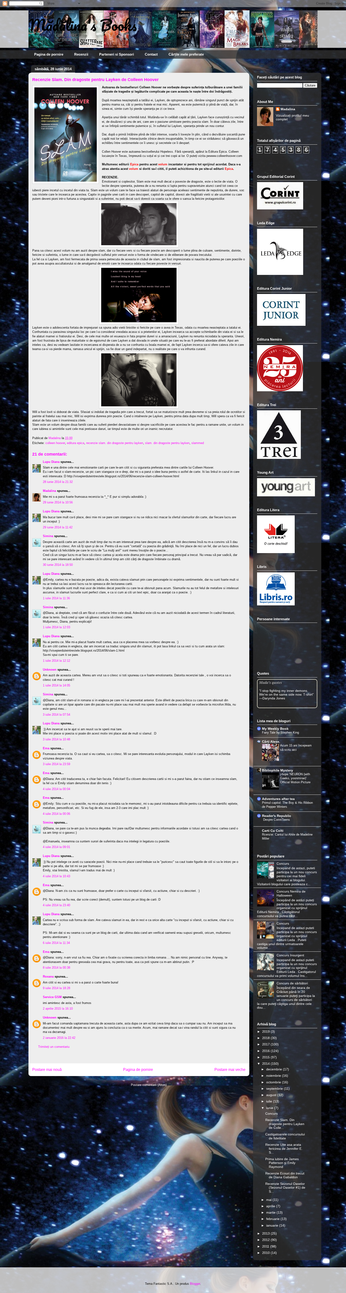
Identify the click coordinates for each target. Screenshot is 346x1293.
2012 (266, 1240)
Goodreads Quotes (304, 706)
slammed (197, 443)
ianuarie (272, 1225)
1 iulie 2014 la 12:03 (56, 627)
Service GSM (52, 997)
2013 (266, 1233)
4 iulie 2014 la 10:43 (56, 876)
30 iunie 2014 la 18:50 (58, 565)
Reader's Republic (276, 816)
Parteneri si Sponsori (116, 54)
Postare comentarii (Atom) (149, 1085)
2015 (266, 1057)
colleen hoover (55, 443)
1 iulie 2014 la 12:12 (56, 660)
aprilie (271, 1206)
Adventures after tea (278, 799)
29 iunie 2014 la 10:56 (58, 502)
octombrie (274, 1082)
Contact (151, 54)
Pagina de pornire (48, 54)
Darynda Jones (273, 698)
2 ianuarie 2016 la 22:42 (59, 1038)
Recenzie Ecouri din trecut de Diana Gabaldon (284, 1175)
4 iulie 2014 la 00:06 (56, 814)
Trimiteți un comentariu (53, 1046)
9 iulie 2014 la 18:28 (56, 988)
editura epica (75, 443)
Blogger (195, 1283)
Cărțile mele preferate (186, 54)
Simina (48, 536)
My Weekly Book (275, 728)
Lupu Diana (51, 462)
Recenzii (81, 54)
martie (271, 1212)
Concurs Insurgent (290, 955)
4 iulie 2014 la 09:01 (56, 847)
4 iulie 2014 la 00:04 (56, 789)
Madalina (49, 491)
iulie (269, 1101)
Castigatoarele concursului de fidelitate (285, 1136)
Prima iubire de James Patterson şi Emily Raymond (282, 1163)
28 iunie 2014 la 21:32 (58, 482)
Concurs (283, 863)
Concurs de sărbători (292, 983)
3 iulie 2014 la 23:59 (56, 764)
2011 (266, 1246)
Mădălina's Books (82, 24)
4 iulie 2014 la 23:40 (56, 905)
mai (269, 1200)
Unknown (49, 669)
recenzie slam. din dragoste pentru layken (114, 443)
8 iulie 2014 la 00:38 (56, 967)
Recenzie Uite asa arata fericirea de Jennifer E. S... (283, 1148)
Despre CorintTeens (276, 819)
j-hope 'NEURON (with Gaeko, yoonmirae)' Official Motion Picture (295, 778)
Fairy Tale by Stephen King (280, 732)
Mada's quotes (270, 682)
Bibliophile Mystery (277, 770)
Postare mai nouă (47, 1070)
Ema (46, 748)
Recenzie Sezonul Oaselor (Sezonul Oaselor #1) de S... (285, 1188)
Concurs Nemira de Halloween (291, 893)
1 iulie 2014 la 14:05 (56, 685)
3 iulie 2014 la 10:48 (56, 739)
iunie (270, 1108)
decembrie (274, 1069)
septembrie (275, 1088)
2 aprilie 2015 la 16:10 (58, 1008)
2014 (266, 1063)
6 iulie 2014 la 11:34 (56, 943)
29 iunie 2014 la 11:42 (57, 527)
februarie (273, 1219)
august (271, 1095)
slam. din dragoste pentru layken (167, 443)
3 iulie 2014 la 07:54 (56, 714)
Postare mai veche (229, 1070)
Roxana (48, 976)
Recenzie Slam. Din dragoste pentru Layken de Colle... (284, 1124)
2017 (266, 1044)
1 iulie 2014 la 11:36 (56, 598)
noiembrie (274, 1075)
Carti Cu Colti (272, 830)
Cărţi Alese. (271, 741)
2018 (266, 1038)
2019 (266, 1031)
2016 (266, 1051)
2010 (266, 1253)
